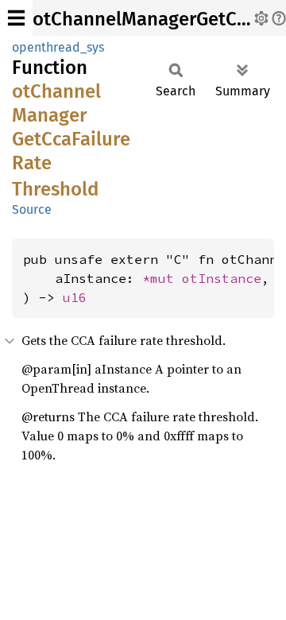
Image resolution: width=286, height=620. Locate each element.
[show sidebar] (16, 18)
